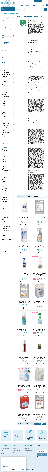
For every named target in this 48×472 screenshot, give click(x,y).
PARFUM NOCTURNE (8, 226)
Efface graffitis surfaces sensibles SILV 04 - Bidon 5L (24, 302)
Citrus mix (8, 192)
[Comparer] (23, 224)
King (8, 105)
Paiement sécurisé (29, 456)
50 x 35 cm (8, 150)
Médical (3, 37)
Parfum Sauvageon (8, 235)
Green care (8, 92)
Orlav (8, 114)
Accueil (21, 5)
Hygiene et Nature (8, 96)
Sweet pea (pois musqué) (8, 172)
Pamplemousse (8, 217)
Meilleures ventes (16, 452)
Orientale (8, 186)
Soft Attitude (8, 125)
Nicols (8, 112)
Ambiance (8, 163)
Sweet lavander (8, 199)
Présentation (27, 5)
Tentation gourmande (8, 239)
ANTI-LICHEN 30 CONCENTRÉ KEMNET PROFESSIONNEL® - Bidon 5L (39, 302)
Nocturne (8, 206)
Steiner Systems (8, 127)
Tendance (8, 184)
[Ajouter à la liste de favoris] (28, 224)
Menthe (8, 208)
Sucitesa (8, 130)
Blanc (8, 56)
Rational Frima (8, 119)
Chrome (8, 59)
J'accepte (22, 469)
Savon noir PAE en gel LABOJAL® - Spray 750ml (39, 246)
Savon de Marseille (8, 241)
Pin (8, 203)
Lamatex (8, 110)
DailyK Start (8, 76)
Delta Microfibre (8, 78)
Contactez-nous (34, 5)
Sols (3, 20)
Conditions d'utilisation (29, 452)
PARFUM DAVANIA (8, 224)
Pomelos (8, 204)
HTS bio (8, 94)
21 (42, 423)
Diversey (8, 83)
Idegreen (8, 99)
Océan (8, 190)
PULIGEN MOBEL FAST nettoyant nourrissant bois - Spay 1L (24, 274)
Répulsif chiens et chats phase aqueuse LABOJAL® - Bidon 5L (40, 218)
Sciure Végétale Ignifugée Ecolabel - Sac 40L (40, 358)
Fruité (8, 168)
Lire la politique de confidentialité (41, 461)
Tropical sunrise (8, 197)
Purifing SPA (8, 177)
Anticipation (8, 179)
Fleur (8, 221)
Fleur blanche (8, 188)
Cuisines (4, 25)
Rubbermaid (8, 121)
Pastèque (8, 212)
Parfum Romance (8, 232)
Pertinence (40, 196)
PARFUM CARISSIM (8, 230)
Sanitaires (4, 27)
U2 (8, 134)
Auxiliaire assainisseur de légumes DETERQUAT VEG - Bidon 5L (40, 386)
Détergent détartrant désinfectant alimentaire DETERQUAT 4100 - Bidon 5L (24, 414)
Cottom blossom (8, 201)
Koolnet (8, 107)
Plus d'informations (5, 466)
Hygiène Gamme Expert (8, 98)
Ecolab (8, 87)
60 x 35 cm (8, 152)
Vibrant (8, 175)
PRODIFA (8, 116)
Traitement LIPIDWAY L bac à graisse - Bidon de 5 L (24, 218)
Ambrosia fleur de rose (8, 244)
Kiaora (8, 219)
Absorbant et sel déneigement (5, 43)
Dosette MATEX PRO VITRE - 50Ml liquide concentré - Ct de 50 (24, 386)
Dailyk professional (8, 74)
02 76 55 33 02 (5, 456)
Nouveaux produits (17, 450)
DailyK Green (8, 70)
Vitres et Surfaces (5, 22)
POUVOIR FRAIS (8, 223)
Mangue (8, 159)
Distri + (8, 81)
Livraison (27, 448)
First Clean (8, 90)
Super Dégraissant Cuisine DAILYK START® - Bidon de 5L (39, 414)
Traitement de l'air (6, 33)
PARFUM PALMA (8, 228)
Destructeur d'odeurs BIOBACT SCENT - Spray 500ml (39, 330)
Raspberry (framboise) (8, 170)
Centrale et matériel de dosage (6, 30)
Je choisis (13, 469)
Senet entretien (8, 123)
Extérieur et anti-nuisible (7, 39)
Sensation (8, 181)
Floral (8, 166)
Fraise (8, 237)
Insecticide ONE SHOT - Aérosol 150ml (24, 358)
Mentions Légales (29, 469)
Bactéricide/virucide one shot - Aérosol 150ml (24, 330)
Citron (8, 183)
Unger (8, 136)
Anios (8, 67)
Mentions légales (28, 450)
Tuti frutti (8, 161)
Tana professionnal (8, 132)
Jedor (8, 101)
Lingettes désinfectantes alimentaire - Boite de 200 (24, 246)
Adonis (8, 65)
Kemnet (8, 103)
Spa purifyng (8, 195)
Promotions (15, 448)
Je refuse (5, 469)
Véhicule (4, 45)
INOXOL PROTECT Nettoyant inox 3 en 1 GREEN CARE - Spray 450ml (39, 274)
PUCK (8, 118)
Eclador (8, 85)
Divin (8, 210)
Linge (3, 35)
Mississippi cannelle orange (8, 243)
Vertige (8, 215)
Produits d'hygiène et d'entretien (7, 18)
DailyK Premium (8, 72)
